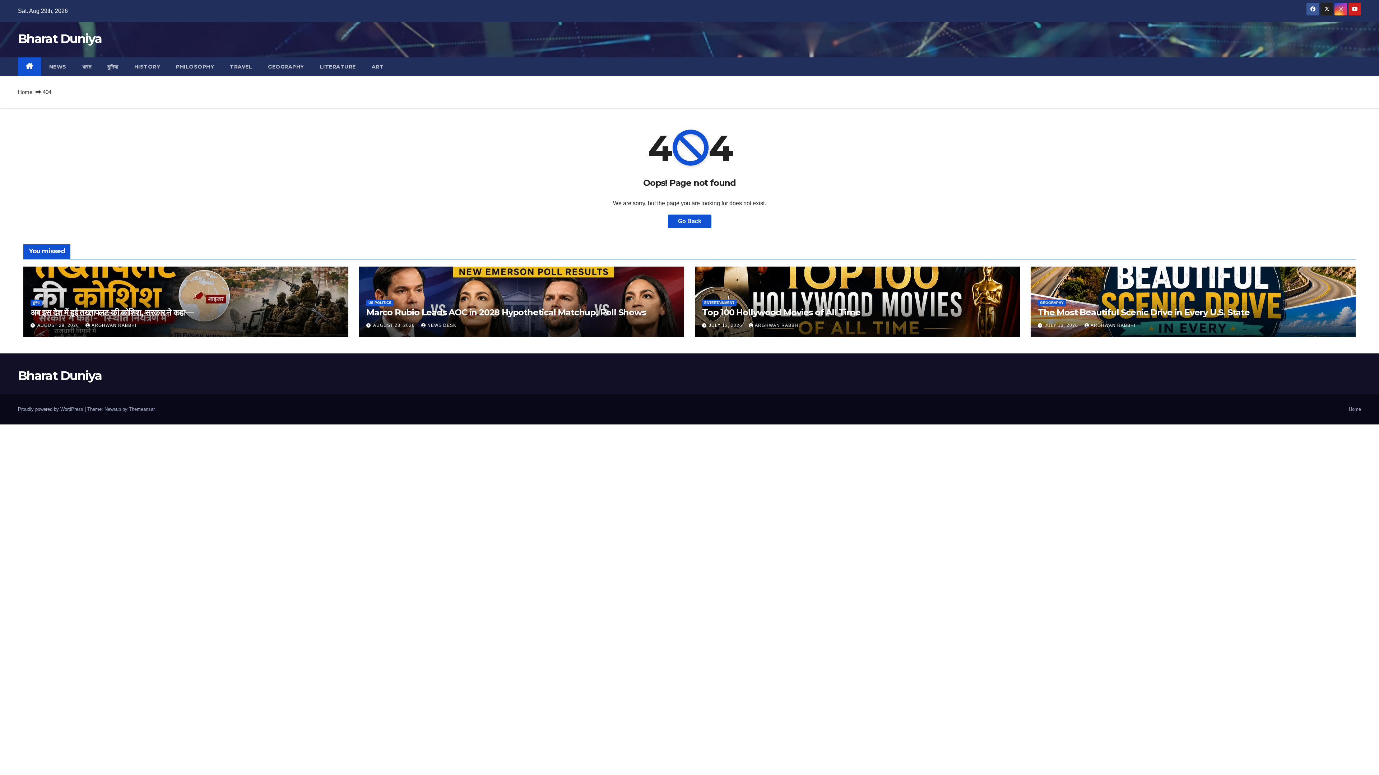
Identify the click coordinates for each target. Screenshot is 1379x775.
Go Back (689, 221)
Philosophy (195, 67)
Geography (286, 67)
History (147, 67)
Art (378, 67)
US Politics (379, 303)
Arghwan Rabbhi (114, 325)
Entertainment (719, 303)
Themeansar (141, 409)
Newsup (113, 409)
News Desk (441, 325)
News (57, 67)
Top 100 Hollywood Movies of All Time (781, 312)
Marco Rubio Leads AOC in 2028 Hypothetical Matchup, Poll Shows (506, 312)
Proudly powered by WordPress (51, 409)
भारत (87, 67)
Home (25, 92)
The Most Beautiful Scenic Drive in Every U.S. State (1144, 312)
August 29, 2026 (58, 325)
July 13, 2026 (726, 325)
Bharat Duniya (60, 38)
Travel (241, 67)
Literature (338, 67)
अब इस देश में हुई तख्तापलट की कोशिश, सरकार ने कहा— (112, 312)
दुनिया (113, 67)
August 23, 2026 (394, 325)
